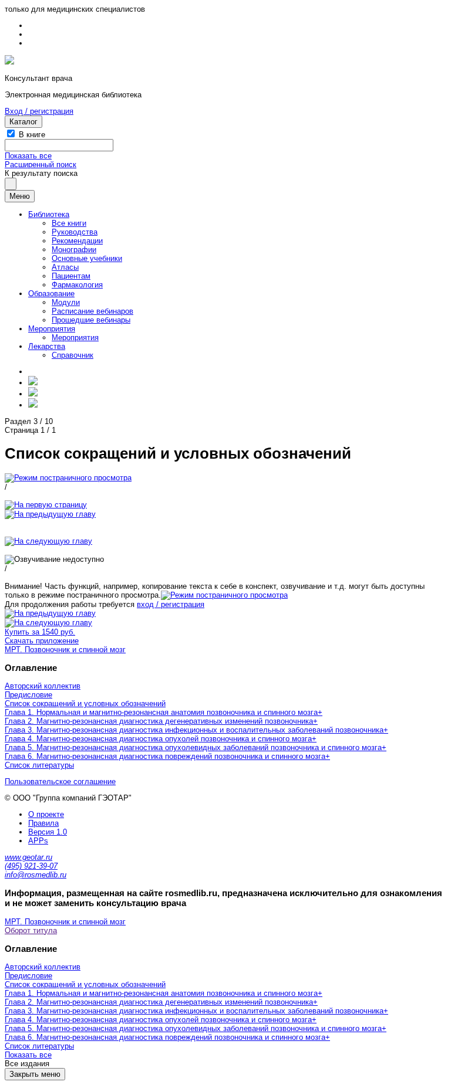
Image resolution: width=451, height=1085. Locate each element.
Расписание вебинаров (92, 311)
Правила (43, 823)
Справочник (72, 355)
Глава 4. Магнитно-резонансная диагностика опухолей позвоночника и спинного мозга (158, 738)
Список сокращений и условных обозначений (85, 703)
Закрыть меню (34, 1074)
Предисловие (28, 694)
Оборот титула (31, 930)
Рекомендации (77, 240)
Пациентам (71, 276)
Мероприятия (51, 328)
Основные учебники (87, 258)
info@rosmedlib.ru (35, 874)
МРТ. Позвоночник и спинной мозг (65, 649)
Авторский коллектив (42, 685)
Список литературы (39, 765)
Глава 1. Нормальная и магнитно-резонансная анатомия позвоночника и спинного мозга (161, 712)
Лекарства (46, 346)
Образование (51, 293)
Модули (66, 302)
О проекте (46, 814)
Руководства (74, 232)
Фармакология (77, 284)
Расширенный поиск (40, 164)
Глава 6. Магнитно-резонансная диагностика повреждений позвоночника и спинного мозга (165, 756)
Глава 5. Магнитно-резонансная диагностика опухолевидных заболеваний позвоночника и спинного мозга (193, 747)
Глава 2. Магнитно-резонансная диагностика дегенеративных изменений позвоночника (159, 721)
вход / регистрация (170, 604)
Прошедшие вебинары (91, 320)
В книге (32, 134)
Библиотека (48, 214)
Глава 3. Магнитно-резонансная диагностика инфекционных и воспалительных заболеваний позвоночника (194, 729)
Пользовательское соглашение (60, 781)
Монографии (74, 249)
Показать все (28, 155)
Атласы (65, 267)
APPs (38, 840)
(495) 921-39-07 (31, 866)
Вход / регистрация (39, 111)
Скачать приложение (42, 640)
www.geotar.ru (28, 857)
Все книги (69, 223)
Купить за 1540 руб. (40, 632)
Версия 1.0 (47, 832)
